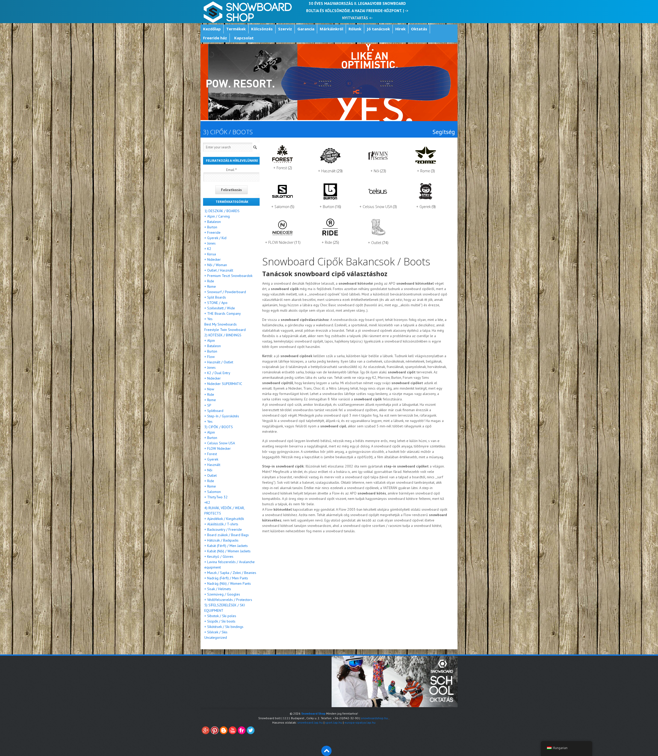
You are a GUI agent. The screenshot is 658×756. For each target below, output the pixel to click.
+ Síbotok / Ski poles (220, 616)
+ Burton (210, 227)
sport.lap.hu (333, 722)
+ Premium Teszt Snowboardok (228, 275)
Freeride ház (215, 37)
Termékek (236, 28)
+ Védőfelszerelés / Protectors (228, 599)
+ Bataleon (212, 221)
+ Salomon (212, 491)
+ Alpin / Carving (217, 216)
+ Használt (212, 464)
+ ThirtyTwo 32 (216, 497)
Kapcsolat (244, 37)
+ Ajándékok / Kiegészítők (224, 518)
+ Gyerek (211, 459)
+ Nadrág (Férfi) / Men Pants (226, 578)
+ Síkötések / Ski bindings (223, 626)
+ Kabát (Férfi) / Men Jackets (226, 545)
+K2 (207, 502)
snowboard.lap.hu (310, 722)
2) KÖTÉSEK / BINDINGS (222, 335)
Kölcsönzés (262, 28)
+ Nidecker (212, 259)
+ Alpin (209, 340)
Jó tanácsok (378, 28)
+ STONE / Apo (215, 302)
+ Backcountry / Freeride (223, 529)
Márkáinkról (331, 28)
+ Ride (209, 281)
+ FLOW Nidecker (217, 448)
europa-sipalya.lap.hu (360, 722)
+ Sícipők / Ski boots (219, 621)
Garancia (305, 28)
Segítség (443, 132)
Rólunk (355, 28)
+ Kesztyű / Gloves (218, 556)
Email (231, 170)
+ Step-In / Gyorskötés (221, 416)
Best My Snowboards (220, 324)
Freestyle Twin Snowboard (225, 329)
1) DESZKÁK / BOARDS (222, 211)
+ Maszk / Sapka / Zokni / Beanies (230, 572)
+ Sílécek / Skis (215, 632)
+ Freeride (212, 232)
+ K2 (207, 248)
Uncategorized (215, 637)
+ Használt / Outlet (218, 362)
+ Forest (210, 454)
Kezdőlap (212, 28)
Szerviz (285, 28)
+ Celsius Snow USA (219, 443)
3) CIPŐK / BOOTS (218, 427)
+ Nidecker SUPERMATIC (223, 383)
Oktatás (419, 28)
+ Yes (208, 319)
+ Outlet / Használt (218, 270)
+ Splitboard (213, 410)
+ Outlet (210, 475)
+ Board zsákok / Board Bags (226, 535)
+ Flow (209, 356)
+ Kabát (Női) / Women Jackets (227, 551)
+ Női (208, 470)
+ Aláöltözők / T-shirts (221, 524)
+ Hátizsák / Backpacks (221, 540)
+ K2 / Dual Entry (217, 373)
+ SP (207, 405)
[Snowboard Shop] (248, 11)
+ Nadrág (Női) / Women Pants (227, 583)
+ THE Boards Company (222, 313)
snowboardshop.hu (374, 718)
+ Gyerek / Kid (215, 238)
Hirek (400, 28)
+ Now (209, 389)
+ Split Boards (215, 297)
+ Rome (210, 286)
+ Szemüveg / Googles (222, 594)
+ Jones (210, 243)
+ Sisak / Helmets (217, 589)
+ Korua (210, 254)
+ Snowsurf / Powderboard (225, 292)
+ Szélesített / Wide (219, 308)
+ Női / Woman (215, 265)
